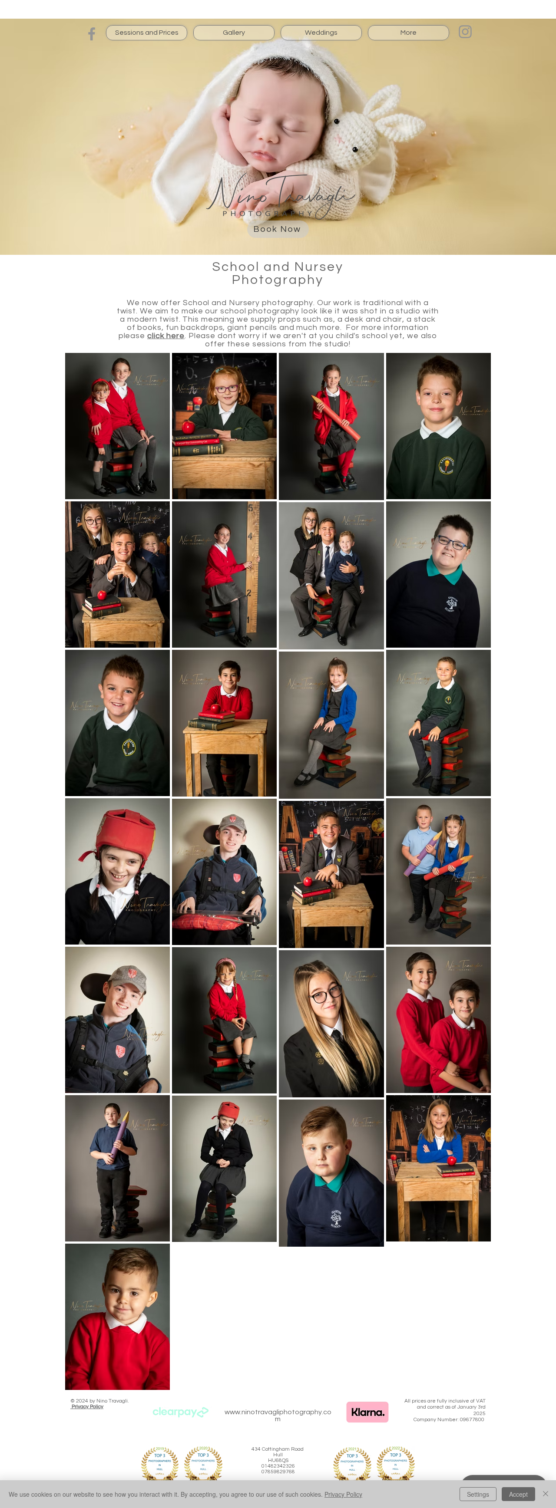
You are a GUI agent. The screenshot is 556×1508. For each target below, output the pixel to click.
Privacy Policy (343, 1494)
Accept (518, 1494)
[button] (146, 32)
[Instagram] (465, 31)
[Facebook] (91, 34)
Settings (478, 1494)
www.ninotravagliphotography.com (278, 1415)
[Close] (545, 1494)
